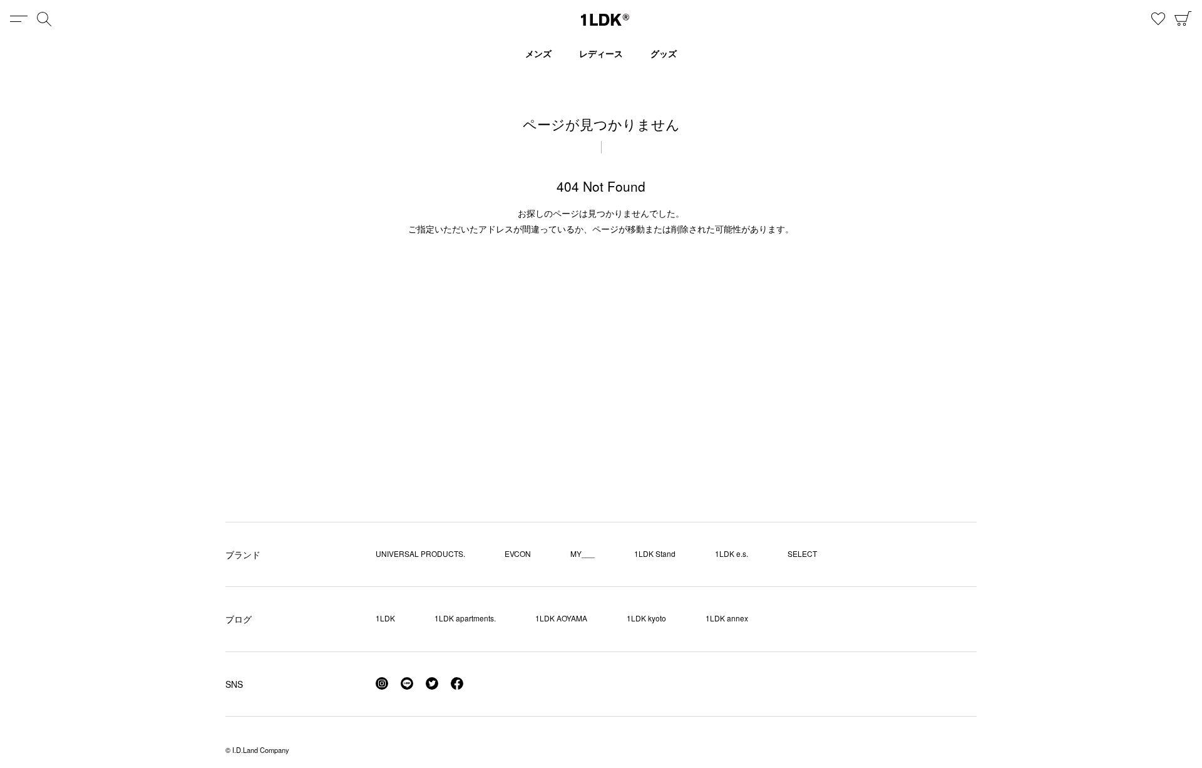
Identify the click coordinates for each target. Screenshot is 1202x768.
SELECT (802, 553)
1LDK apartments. (465, 618)
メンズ (538, 53)
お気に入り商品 (1158, 18)
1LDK (605, 20)
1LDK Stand (654, 553)
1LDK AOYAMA (561, 618)
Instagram (382, 683)
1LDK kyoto (646, 618)
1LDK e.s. (731, 553)
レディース (601, 53)
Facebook (457, 683)
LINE (407, 683)
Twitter (432, 683)
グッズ (663, 53)
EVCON (518, 553)
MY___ (582, 553)
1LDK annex (727, 618)
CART (1183, 18)
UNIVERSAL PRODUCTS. (420, 553)
